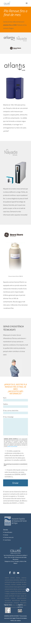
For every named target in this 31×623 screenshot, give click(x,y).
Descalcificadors (8, 532)
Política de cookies (15, 620)
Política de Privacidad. (12, 446)
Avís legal (12, 618)
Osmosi (6, 535)
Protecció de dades (21, 618)
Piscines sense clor (9, 537)
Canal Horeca (7, 540)
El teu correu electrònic (10, 410)
